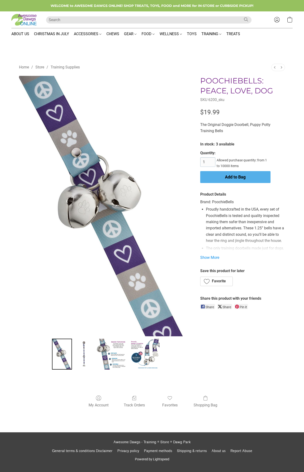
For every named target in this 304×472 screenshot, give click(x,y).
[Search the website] (246, 19)
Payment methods (158, 451)
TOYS (192, 34)
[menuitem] (274, 67)
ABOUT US (20, 34)
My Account (99, 405)
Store (39, 67)
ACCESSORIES (86, 34)
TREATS (233, 34)
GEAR (129, 34)
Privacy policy (128, 451)
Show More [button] (209, 257)
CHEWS (112, 34)
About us (219, 451)
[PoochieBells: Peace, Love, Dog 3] (144, 354)
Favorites (170, 405)
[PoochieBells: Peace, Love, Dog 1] (84, 354)
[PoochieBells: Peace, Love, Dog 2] (111, 354)
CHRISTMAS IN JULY (51, 34)
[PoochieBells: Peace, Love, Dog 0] (62, 354)
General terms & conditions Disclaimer (82, 451)
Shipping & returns (192, 451)
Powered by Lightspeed (152, 459)
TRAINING (210, 34)
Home (24, 67)
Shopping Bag (205, 405)
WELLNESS (170, 34)
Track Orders (134, 405)
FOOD (147, 34)
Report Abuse (241, 451)
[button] (24, 20)
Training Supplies (65, 67)
